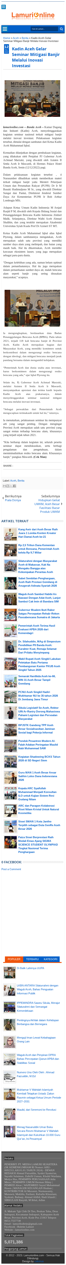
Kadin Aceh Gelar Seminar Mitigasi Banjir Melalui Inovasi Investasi (36, 57)
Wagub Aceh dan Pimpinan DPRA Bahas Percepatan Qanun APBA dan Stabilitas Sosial (38, 1058)
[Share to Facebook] (14, 486)
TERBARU (32, 959)
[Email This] (4, 486)
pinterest (62, 4)
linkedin (53, 4)
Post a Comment (11, 869)
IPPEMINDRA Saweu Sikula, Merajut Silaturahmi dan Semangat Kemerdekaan (38, 1006)
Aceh (13, 480)
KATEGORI (50, 959)
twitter (35, 4)
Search (61, 29)
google (44, 4)
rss (48, 4)
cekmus (39, 1261)
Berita (21, 480)
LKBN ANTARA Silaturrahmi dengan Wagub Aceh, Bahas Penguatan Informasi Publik (37, 989)
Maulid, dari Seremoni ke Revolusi (36, 1109)
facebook (39, 4)
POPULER (14, 959)
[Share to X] (11, 486)
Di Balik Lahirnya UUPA (30, 968)
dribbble (57, 4)
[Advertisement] (32, 899)
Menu (3, 7)
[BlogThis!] (8, 486)
